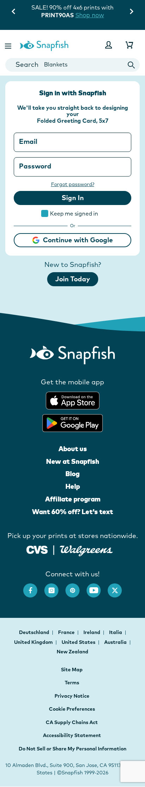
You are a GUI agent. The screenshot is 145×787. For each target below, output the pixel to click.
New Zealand (72, 651)
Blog (72, 473)
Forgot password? (72, 184)
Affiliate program (72, 499)
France (67, 632)
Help (72, 486)
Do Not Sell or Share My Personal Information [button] (72, 749)
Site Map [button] (72, 669)
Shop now (89, 15)
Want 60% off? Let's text (72, 511)
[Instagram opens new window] (54, 587)
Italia (116, 632)
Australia (116, 642)
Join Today (72, 279)
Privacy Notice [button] (72, 696)
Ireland (92, 632)
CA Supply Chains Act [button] (72, 722)
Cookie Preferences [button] (72, 709)
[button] (9, 45)
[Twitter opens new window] (118, 587)
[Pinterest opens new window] (76, 587)
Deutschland (34, 632)
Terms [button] (72, 682)
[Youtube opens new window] (97, 587)
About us (72, 448)
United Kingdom (34, 642)
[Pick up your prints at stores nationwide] (37, 548)
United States (79, 642)
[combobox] (72, 65)
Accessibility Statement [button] (72, 735)
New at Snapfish (72, 461)
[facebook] (33, 587)
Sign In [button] (73, 197)
